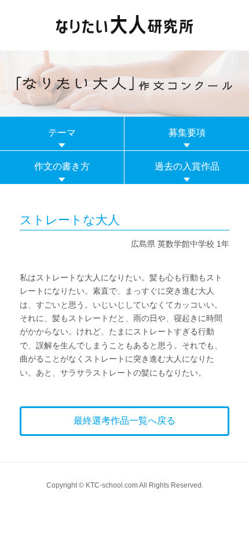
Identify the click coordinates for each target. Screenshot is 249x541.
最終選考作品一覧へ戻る (124, 420)
